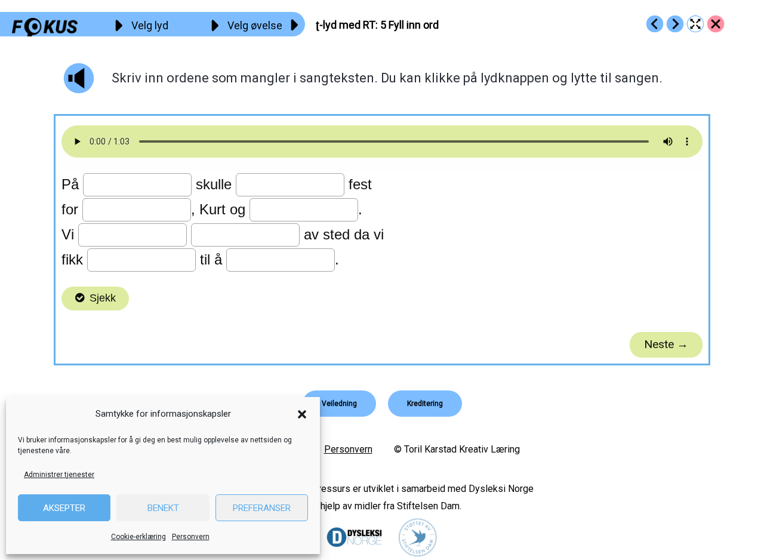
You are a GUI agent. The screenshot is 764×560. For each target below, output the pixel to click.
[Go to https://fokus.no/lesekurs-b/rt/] (716, 24)
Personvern (191, 537)
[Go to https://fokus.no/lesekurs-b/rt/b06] (675, 24)
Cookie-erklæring (138, 537)
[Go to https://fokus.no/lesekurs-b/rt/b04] (655, 24)
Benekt (163, 508)
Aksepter (64, 508)
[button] (302, 414)
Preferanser (262, 508)
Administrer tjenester (59, 474)
